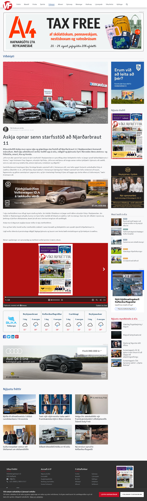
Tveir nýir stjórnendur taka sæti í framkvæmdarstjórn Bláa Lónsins (55, 417)
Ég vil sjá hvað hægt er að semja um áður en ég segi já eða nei (132, 223)
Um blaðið (44, 476)
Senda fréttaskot (46, 484)
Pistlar (35, 4)
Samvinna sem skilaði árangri (133, 242)
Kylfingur (120, 4)
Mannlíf (26, 4)
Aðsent (60, 4)
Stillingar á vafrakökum (132, 494)
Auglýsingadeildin (46, 479)
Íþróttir (42, 4)
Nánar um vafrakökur (36, 497)
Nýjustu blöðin (45, 474)
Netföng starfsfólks (47, 482)
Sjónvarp (69, 4)
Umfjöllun (95, 482)
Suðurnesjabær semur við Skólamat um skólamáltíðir (16, 448)
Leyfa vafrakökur (109, 494)
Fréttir (19, 4)
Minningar (79, 4)
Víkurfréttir (109, 4)
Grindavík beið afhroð (130, 261)
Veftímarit (95, 484)
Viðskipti (52, 4)
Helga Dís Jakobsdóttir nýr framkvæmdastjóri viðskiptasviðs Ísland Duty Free (91, 419)
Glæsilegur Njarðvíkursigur (132, 251)
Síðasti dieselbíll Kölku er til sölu (54, 446)
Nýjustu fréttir (12, 389)
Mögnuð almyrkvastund (132, 335)
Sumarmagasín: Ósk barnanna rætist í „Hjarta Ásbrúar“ (132, 363)
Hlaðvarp (89, 4)
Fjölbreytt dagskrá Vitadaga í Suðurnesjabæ (133, 233)
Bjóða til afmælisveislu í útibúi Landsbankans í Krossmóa (17, 417)
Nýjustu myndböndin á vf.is (124, 318)
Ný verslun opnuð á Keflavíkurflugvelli (84, 448)
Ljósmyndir (98, 4)
